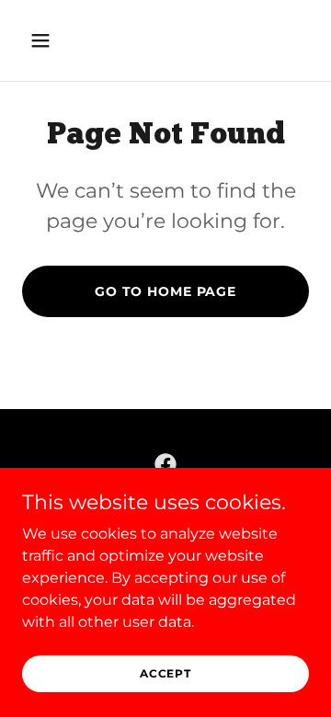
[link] (165, 464)
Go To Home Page (165, 291)
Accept (165, 673)
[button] (43, 40)
